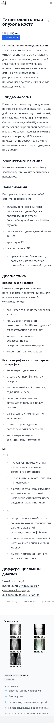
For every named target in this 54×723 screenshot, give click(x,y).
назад (14, 601)
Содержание (9, 37)
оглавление (30, 601)
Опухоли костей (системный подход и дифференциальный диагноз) (21, 590)
